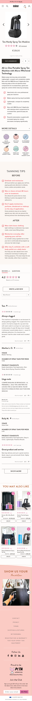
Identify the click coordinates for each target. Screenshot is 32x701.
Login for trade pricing (16, 56)
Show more (16, 471)
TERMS (16, 626)
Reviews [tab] (5, 271)
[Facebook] (8, 656)
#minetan (16, 575)
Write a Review (16, 289)
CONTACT (16, 618)
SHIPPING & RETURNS (16, 630)
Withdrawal (16, 634)
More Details (9, 128)
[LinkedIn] (19, 656)
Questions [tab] (16, 271)
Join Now (24, 692)
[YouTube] (23, 656)
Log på (29, 6)
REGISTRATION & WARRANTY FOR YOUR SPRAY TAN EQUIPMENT (16, 640)
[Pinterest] (12, 656)
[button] (25, 6)
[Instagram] (15, 656)
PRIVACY (16, 622)
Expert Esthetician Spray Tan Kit (8, 551)
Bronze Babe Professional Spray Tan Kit (23, 551)
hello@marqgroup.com (14, 406)
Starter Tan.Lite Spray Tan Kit (22, 515)
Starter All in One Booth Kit (8, 515)
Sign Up (20, 1)
